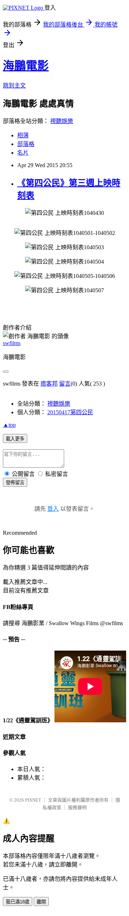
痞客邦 (49, 384)
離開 (41, 902)
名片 (23, 153)
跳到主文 (14, 85)
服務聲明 (77, 807)
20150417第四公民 (70, 412)
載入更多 (15, 439)
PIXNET (33, 800)
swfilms (11, 343)
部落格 (25, 144)
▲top (9, 425)
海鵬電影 (26, 65)
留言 (65, 384)
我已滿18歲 (17, 902)
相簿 (23, 135)
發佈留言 (15, 482)
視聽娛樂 (61, 121)
